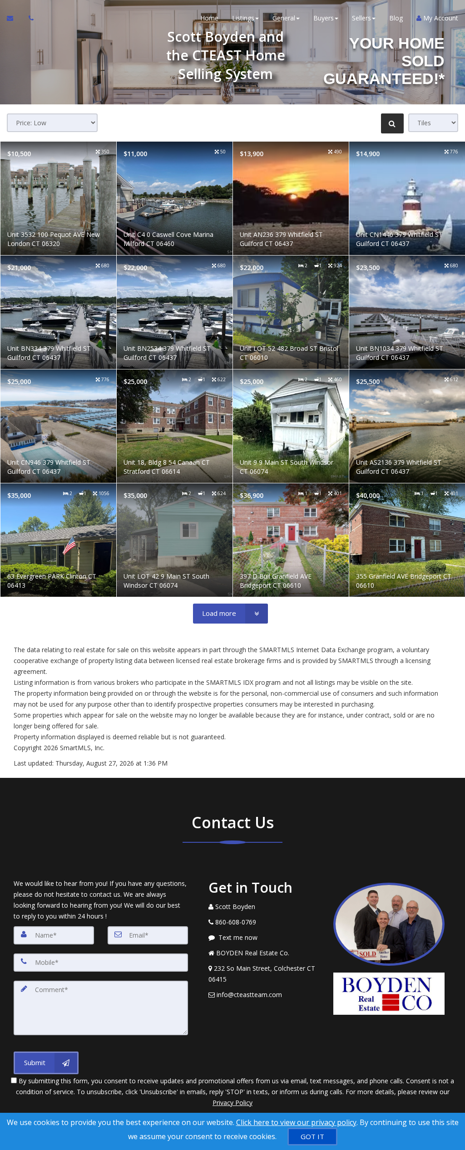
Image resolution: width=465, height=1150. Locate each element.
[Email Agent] (14, 18)
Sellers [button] (361, 18)
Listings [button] (243, 18)
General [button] (283, 18)
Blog (396, 18)
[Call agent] (28, 18)
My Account (439, 18)
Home (209, 18)
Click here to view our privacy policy (296, 1122)
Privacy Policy (232, 1102)
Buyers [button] (323, 18)
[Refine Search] (392, 123)
